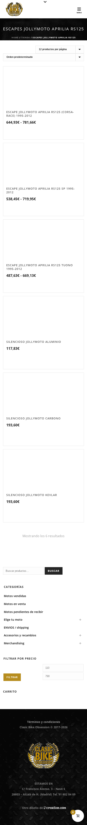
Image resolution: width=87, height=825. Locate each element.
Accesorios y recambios (20, 635)
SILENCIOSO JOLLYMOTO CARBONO (33, 418)
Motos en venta (15, 604)
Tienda (25, 37)
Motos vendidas (15, 596)
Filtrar (12, 677)
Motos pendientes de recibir (23, 612)
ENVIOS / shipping (16, 627)
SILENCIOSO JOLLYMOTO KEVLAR (31, 495)
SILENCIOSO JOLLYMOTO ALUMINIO (33, 342)
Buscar (53, 571)
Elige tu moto (13, 620)
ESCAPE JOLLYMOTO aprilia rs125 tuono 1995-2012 (39, 267)
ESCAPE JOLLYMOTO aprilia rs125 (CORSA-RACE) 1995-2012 (40, 114)
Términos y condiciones (43, 722)
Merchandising (14, 643)
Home (15, 37)
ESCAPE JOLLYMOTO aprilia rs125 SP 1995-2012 (40, 190)
